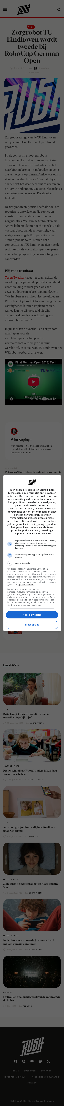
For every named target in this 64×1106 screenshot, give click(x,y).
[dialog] (32, 553)
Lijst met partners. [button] (26, 584)
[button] (32, 563)
